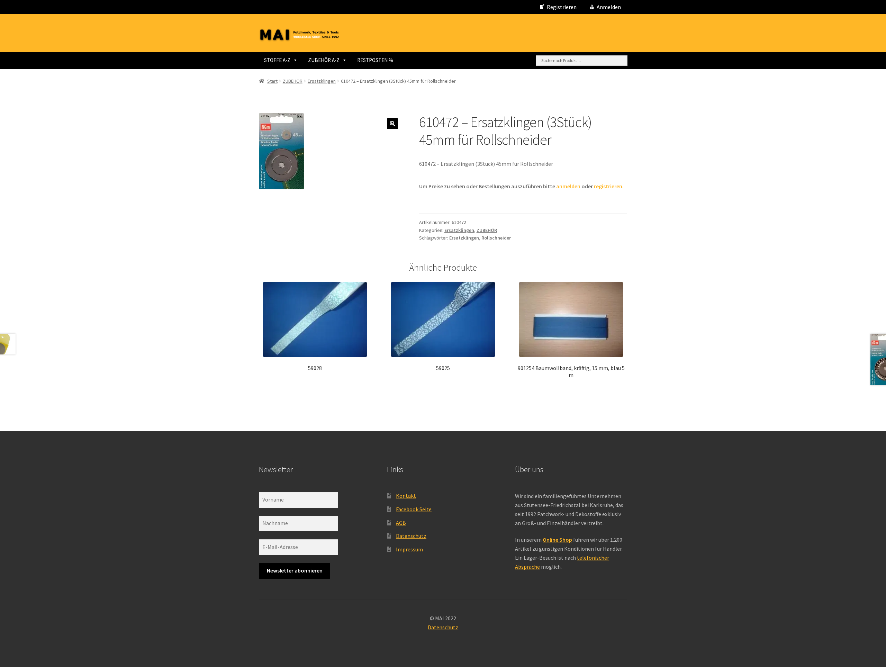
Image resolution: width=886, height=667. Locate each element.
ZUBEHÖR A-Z (324, 60)
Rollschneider (496, 238)
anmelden (568, 186)
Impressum (409, 549)
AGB (401, 522)
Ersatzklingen (322, 81)
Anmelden (609, 6)
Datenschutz (411, 535)
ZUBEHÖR (292, 81)
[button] (392, 123)
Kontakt (406, 495)
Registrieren (562, 6)
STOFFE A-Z (277, 60)
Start (272, 81)
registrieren (608, 186)
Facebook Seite (414, 509)
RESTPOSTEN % (375, 60)
